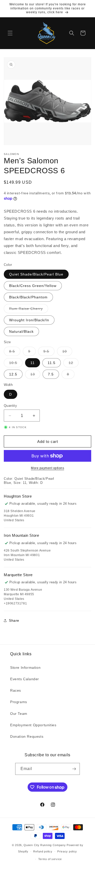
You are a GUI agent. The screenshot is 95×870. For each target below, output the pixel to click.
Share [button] (14, 620)
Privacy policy (67, 851)
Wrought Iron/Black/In (29, 320)
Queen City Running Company (45, 845)
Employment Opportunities (33, 725)
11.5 (51, 363)
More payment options (47, 468)
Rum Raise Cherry (28, 309)
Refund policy (42, 851)
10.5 (16, 363)
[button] (10, 33)
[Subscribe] (74, 769)
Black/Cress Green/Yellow (32, 286)
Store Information (25, 667)
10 (67, 352)
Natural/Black (21, 331)
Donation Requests (26, 736)
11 (32, 363)
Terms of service (50, 859)
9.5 (48, 352)
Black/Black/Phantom (28, 297)
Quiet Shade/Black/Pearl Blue (36, 274)
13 (35, 375)
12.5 (13, 374)
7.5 (51, 374)
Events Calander (24, 679)
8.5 (14, 352)
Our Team (18, 714)
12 (74, 363)
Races (15, 690)
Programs (18, 702)
